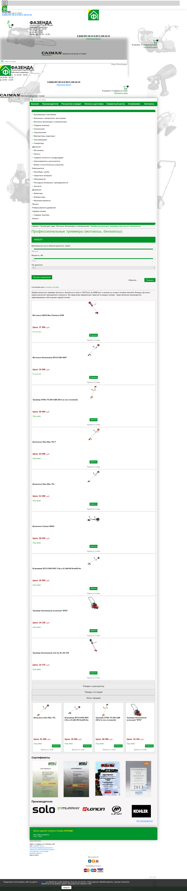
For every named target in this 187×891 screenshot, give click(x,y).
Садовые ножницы (41, 125)
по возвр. (48, 287)
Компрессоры (39, 197)
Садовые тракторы (41, 215)
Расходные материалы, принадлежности (51, 183)
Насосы (37, 154)
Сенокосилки (39, 129)
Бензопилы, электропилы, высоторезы (50, 118)
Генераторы (39, 143)
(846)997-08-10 (38, 846)
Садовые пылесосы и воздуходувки (48, 158)
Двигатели (36, 147)
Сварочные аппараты (43, 175)
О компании (134, 104)
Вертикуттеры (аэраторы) (44, 136)
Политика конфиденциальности (41, 848)
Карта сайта (34, 855)
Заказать (93, 420)
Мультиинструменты (42, 201)
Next (153, 727)
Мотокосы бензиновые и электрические (50, 122)
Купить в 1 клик (93, 340)
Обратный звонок (93, 39)
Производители (50, 104)
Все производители (145, 821)
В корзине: (136, 45)
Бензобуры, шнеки (41, 172)
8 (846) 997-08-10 (9, 15)
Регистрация (122, 64)
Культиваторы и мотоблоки (45, 114)
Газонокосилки (40, 132)
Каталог (35, 104)
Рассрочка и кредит (71, 104)
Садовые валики (39, 211)
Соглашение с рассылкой (39, 851)
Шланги (35, 218)
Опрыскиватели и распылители (47, 161)
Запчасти (37, 186)
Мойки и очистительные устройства (48, 165)
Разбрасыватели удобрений (44, 208)
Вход (113, 64)
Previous (33, 727)
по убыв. (56, 287)
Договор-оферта (36, 853)
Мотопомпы (39, 150)
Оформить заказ (150, 47)
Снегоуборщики (40, 140)
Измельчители (38, 168)
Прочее (35, 204)
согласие (41, 882)
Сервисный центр (115, 104)
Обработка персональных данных (42, 849)
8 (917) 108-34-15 (24, 15)
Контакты (149, 104)
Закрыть (66, 887)
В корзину (93, 335)
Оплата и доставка (93, 104)
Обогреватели (40, 179)
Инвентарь (38, 193)
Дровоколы (36, 190)
